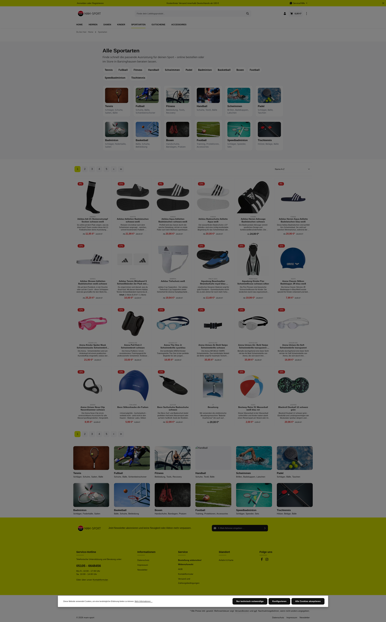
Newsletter (142, 570)
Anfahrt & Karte (226, 560)
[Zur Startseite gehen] (89, 13)
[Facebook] (262, 560)
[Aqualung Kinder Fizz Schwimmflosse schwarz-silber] (253, 259)
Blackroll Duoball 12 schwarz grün (293, 408)
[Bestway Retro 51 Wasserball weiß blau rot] (253, 385)
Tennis (109, 70)
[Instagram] (267, 560)
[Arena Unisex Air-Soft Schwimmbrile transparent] (293, 323)
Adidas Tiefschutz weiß (173, 281)
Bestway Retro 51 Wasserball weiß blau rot (253, 408)
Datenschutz (143, 560)
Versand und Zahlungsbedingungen (188, 581)
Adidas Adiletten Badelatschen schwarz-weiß (133, 220)
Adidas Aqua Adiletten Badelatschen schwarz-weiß (172, 220)
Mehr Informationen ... (143, 601)
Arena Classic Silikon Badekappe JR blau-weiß (293, 282)
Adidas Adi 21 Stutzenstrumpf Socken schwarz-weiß (92, 220)
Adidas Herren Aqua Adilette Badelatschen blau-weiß (293, 220)
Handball (153, 70)
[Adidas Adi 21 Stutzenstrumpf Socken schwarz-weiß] (92, 197)
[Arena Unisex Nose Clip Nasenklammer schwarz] (92, 385)
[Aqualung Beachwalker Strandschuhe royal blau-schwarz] (213, 259)
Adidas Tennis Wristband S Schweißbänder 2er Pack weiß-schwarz (133, 282)
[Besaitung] (213, 385)
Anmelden (82, 3)
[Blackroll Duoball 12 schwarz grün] (293, 385)
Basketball (224, 70)
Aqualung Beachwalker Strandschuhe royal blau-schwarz (213, 282)
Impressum (142, 565)
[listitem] (117, 101)
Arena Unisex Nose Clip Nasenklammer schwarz (93, 408)
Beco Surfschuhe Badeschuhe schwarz (173, 408)
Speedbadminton (115, 77)
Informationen (146, 551)
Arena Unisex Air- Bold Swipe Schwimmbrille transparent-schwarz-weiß (253, 346)
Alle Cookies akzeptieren (308, 601)
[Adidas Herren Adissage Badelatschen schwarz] (253, 197)
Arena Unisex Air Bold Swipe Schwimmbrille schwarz (213, 346)
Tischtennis (138, 77)
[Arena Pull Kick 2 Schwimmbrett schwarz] (133, 323)
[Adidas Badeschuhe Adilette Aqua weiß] (213, 197)
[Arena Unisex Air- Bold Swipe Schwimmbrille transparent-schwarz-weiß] (253, 323)
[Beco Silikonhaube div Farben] (133, 385)
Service (183, 551)
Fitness (138, 70)
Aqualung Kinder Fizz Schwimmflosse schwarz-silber (253, 282)
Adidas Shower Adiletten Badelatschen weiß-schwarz (92, 282)
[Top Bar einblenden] (306, 13)
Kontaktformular (100, 579)
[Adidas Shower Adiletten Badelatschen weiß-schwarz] (92, 259)
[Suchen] (247, 13)
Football (255, 70)
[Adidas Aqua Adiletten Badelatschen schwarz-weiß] (173, 197)
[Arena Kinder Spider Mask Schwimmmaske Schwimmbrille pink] (92, 323)
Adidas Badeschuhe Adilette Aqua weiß (213, 220)
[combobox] (189, 13)
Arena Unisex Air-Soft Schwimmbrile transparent (293, 346)
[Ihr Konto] (285, 13)
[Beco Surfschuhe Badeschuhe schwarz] (173, 385)
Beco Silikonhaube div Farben (132, 407)
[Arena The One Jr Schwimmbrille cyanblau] (173, 323)
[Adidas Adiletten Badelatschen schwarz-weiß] (133, 197)
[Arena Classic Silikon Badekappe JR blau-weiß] (293, 259)
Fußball (123, 70)
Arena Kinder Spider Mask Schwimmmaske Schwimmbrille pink (93, 346)
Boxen (240, 70)
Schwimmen (172, 70)
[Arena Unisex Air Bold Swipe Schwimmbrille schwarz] (213, 323)
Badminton (205, 70)
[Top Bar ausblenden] (383, 3)
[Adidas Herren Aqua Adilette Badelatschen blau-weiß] (293, 197)
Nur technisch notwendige (250, 601)
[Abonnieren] (265, 528)
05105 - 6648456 (88, 566)
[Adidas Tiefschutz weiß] (173, 259)
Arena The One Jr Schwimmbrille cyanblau (172, 346)
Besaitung (213, 407)
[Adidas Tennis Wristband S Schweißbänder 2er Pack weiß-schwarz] (133, 259)
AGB (180, 569)
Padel (189, 70)
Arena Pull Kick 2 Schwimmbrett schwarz (133, 346)
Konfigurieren (279, 601)
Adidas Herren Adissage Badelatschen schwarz (253, 220)
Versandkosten (242, 611)
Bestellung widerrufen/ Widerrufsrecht (189, 562)
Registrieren (98, 3)
